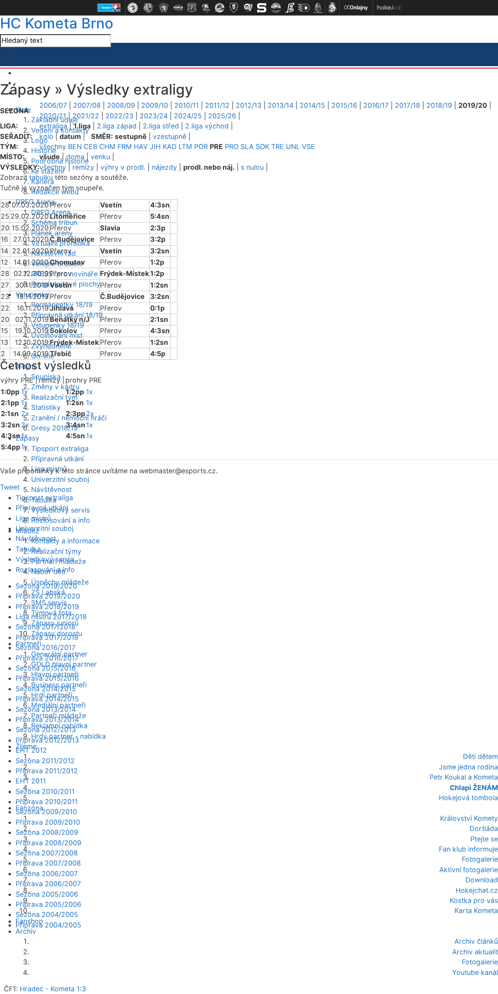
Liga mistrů (33, 518)
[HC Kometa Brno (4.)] (178, 8)
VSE (308, 146)
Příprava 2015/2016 (47, 678)
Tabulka (28, 549)
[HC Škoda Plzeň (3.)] (164, 8)
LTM (185, 146)
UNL (293, 146)
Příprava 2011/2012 (47, 771)
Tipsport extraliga (60, 448)
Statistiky (46, 407)
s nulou (252, 167)
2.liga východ (207, 126)
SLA (247, 146)
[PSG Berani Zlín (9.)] (248, 8)
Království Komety (469, 818)
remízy (83, 167)
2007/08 (87, 105)
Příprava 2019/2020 (48, 596)
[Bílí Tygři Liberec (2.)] (148, 8)
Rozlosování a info (60, 520)
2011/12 (217, 105)
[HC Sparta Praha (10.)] (262, 8)
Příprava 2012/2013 (47, 740)
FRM (124, 146)
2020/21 (52, 116)
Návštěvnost (51, 489)
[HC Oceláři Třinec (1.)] (133, 8)
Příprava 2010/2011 (47, 801)
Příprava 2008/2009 (48, 843)
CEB (90, 146)
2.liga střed (161, 126)
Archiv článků (476, 941)
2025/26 (222, 116)
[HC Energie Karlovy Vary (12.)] (290, 8)
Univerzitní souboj (60, 479)
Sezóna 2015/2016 (46, 668)
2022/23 (119, 116)
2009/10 (154, 105)
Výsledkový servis (45, 559)
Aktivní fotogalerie (468, 870)
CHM (107, 146)
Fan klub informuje (468, 849)
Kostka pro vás (474, 900)
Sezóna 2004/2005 (47, 914)
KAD (170, 146)
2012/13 (248, 105)
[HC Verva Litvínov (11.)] (276, 8)
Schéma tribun (54, 222)
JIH (155, 146)
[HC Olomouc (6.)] (206, 8)
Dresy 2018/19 (54, 428)
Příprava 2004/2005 (48, 925)
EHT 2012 (31, 750)
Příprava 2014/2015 (47, 699)
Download (481, 880)
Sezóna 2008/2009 (47, 832)
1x (24, 392)
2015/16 (344, 105)
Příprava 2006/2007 (48, 884)
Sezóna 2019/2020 (46, 586)
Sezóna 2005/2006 (47, 894)
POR (201, 146)
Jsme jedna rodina (468, 767)
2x (25, 413)
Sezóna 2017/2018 (45, 627)
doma (75, 157)
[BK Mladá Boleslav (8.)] (234, 8)
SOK (262, 146)
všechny (52, 146)
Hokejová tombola (468, 798)
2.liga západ (117, 126)
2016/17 (376, 105)
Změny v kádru (55, 387)
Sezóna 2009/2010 (46, 812)
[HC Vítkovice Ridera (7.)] (220, 8)
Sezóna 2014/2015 (46, 689)
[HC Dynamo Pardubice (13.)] (304, 8)
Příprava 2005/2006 (48, 904)
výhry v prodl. (123, 167)
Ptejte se (484, 839)
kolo (46, 136)
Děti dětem (480, 756)
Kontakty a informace (65, 541)
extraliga (53, 126)
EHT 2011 (31, 781)
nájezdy (164, 167)
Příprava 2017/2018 (47, 637)
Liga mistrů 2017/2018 (51, 617)
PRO (231, 146)
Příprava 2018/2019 (47, 606)
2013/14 (280, 105)
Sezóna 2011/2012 (45, 761)
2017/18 (407, 105)
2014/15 (312, 105)
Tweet (9, 487)
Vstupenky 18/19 (57, 325)
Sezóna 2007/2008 (47, 853)
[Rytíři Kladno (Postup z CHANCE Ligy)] (318, 8)
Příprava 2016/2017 (47, 658)
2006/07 (53, 105)
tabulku (41, 177)
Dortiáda (484, 828)
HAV (141, 146)
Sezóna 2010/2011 (45, 791)
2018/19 (439, 105)
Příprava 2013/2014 (47, 719)
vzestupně (169, 136)
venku (100, 157)
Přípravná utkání (57, 459)
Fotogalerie (480, 859)
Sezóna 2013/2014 (46, 709)
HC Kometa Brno (56, 23)
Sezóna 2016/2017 (45, 647)
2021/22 (85, 116)
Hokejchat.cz (477, 890)
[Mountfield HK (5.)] (192, 8)
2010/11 (186, 105)
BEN (75, 146)
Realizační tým (54, 397)
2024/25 (188, 116)
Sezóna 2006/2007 (47, 873)
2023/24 (154, 116)
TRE (277, 146)
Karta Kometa (476, 910)
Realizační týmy (56, 551)
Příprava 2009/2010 (48, 822)
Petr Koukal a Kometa (464, 777)
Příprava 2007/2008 (48, 863)
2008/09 (121, 105)
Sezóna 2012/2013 (46, 729)
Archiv (26, 931)
